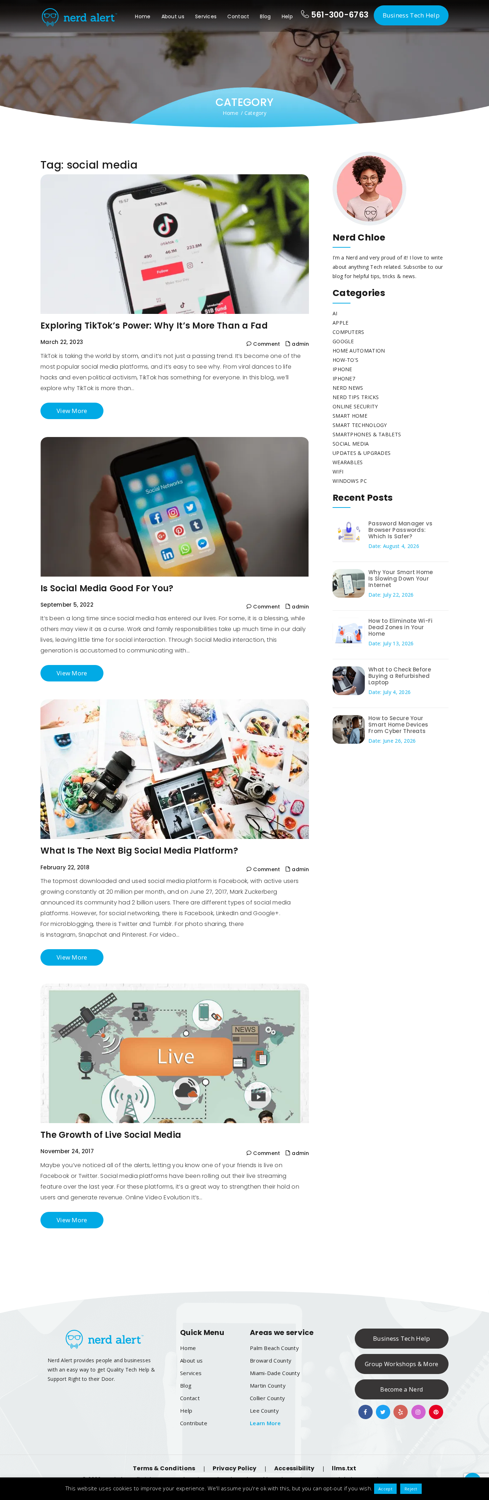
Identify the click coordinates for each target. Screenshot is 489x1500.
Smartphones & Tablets (367, 434)
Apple (341, 322)
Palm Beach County (274, 1347)
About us (172, 16)
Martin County (268, 1385)
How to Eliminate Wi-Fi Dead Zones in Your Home (400, 627)
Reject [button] (411, 1488)
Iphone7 (344, 378)
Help (287, 16)
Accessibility (294, 1468)
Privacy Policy (234, 1468)
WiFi (338, 471)
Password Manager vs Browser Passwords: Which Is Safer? (400, 530)
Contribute (193, 1423)
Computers (348, 332)
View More (72, 411)
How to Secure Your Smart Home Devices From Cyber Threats (398, 724)
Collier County (267, 1398)
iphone (342, 369)
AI (335, 313)
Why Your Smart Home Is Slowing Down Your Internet (400, 578)
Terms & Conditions (164, 1468)
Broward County (270, 1360)
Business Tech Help (411, 15)
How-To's (345, 359)
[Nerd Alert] (78, 15)
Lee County (264, 1410)
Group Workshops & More (402, 1364)
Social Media (351, 443)
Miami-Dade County (275, 1373)
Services (206, 16)
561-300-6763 (338, 15)
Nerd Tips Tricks (356, 397)
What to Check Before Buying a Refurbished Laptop (399, 676)
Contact (238, 16)
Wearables (348, 462)
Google (343, 341)
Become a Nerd (401, 1389)
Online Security (355, 406)
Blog (265, 16)
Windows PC (350, 480)
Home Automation (359, 350)
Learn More (265, 1423)
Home (142, 16)
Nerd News (348, 387)
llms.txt (344, 1468)
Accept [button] (385, 1488)
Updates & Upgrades (362, 453)
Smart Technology (360, 425)
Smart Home (350, 415)
